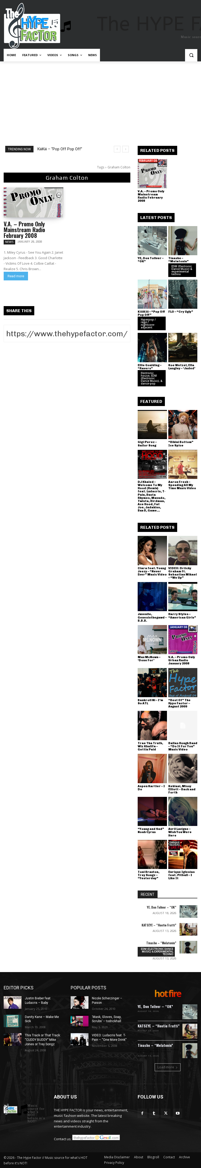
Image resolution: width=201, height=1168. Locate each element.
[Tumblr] (154, 1113)
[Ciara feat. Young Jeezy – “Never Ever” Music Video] (152, 550)
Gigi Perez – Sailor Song (147, 443)
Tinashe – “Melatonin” (178, 260)
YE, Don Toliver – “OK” (151, 260)
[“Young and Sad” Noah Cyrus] (152, 811)
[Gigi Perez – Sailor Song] (152, 424)
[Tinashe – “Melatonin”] (183, 240)
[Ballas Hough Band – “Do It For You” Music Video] (183, 725)
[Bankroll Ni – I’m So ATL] (152, 682)
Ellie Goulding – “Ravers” (149, 367)
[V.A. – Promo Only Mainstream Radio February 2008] (33, 202)
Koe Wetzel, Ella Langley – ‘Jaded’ (181, 367)
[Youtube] (177, 1113)
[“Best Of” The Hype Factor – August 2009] (183, 682)
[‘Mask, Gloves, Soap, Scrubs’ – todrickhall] (79, 1021)
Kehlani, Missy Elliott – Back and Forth (182, 789)
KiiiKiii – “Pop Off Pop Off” (59, 149)
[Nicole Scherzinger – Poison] (79, 1002)
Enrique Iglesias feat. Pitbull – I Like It (181, 875)
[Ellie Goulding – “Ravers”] (152, 347)
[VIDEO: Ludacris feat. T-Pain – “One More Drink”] (79, 1039)
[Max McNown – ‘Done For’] (152, 639)
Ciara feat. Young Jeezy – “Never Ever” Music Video (152, 571)
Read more (16, 276)
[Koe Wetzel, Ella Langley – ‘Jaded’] (183, 347)
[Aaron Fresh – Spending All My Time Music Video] (183, 464)
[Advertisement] (100, 100)
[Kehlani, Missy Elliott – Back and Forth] (183, 768)
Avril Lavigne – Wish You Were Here (180, 832)
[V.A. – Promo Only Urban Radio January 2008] (183, 639)
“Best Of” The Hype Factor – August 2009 (179, 703)
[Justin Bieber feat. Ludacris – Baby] (12, 1002)
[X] (165, 1113)
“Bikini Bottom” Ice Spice (180, 443)
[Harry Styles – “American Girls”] (183, 596)
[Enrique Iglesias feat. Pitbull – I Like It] (183, 854)
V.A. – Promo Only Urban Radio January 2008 (181, 660)
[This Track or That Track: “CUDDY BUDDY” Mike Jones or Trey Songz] (12, 1039)
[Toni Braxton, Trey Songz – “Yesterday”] (152, 854)
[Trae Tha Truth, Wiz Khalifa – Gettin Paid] (152, 725)
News (9, 241)
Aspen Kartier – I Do (151, 788)
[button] (191, 55)
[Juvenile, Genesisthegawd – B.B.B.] (152, 596)
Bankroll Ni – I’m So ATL (150, 701)
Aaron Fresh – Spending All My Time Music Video (182, 485)
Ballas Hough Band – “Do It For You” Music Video (182, 746)
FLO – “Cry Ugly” (180, 311)
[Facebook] (142, 1113)
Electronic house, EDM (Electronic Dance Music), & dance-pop (151, 378)
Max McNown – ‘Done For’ (149, 658)
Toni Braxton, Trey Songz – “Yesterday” (148, 875)
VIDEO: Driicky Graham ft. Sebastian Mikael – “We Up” (182, 573)
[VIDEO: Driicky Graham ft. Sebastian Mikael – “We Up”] (183, 550)
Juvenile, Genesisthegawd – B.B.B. (152, 617)
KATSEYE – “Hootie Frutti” (159, 925)
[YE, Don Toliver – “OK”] (152, 240)
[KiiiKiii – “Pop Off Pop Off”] (152, 294)
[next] (125, 149)
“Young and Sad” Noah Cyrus (151, 830)
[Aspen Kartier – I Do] (152, 768)
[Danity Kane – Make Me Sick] (12, 1021)
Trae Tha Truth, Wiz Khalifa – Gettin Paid (150, 746)
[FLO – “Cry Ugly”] (183, 294)
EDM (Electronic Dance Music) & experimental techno (181, 270)
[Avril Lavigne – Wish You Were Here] (183, 811)
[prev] (117, 149)
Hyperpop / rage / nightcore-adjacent (148, 323)
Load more (166, 1067)
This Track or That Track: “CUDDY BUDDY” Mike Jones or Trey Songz (43, 1039)
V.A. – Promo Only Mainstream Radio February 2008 (24, 229)
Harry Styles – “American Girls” (182, 615)
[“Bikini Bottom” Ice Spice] (183, 424)
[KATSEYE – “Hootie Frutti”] (188, 929)
